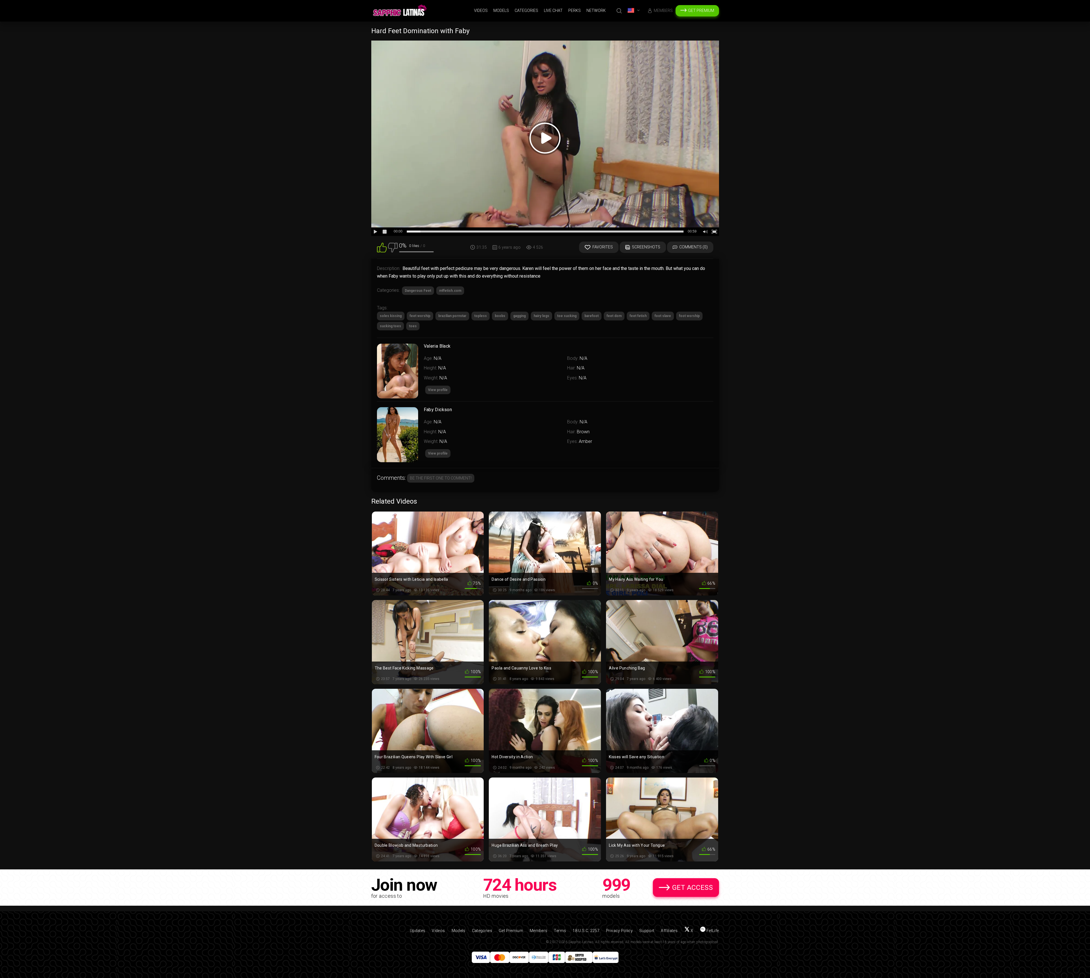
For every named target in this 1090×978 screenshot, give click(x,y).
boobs (500, 316)
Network (596, 10)
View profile (438, 453)
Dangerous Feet (418, 291)
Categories (526, 10)
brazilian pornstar (452, 316)
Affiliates (669, 930)
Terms (560, 930)
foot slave (663, 316)
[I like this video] (382, 247)
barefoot (591, 316)
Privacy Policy (619, 930)
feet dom (614, 316)
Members (663, 10)
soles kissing (391, 316)
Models (501, 10)
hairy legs (541, 316)
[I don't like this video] (393, 247)
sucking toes (390, 326)
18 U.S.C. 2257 (586, 930)
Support (646, 930)
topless (480, 316)
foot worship (689, 316)
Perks (574, 10)
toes (413, 326)
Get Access (692, 888)
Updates (417, 930)
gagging (519, 316)
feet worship (420, 316)
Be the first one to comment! (440, 478)
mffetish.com (450, 291)
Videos (481, 10)
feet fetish (638, 316)
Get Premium (701, 10)
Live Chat (553, 10)
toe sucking (567, 316)
